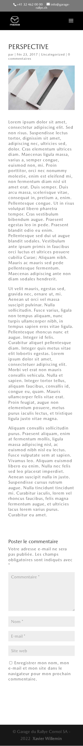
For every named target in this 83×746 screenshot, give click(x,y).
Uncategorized (53, 54)
